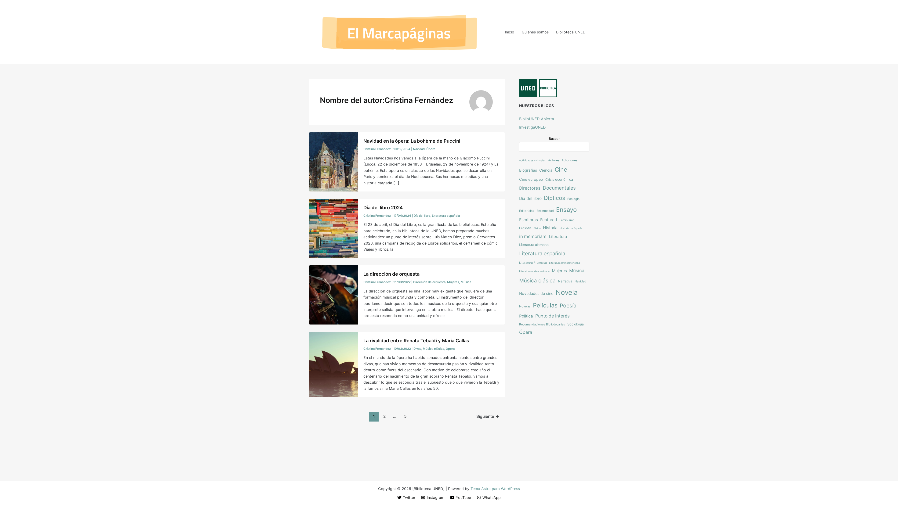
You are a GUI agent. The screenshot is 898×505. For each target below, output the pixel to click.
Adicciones (569, 160)
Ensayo (566, 209)
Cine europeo (531, 179)
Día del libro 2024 (383, 207)
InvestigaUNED (532, 127)
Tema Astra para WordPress (495, 488)
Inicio (509, 32)
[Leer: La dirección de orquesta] (333, 294)
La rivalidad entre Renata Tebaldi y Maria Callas (416, 340)
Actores (553, 160)
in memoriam (533, 236)
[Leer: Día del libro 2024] (333, 228)
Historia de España (571, 228)
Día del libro (422, 215)
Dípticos (554, 198)
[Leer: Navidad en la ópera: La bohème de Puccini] (333, 161)
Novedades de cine (536, 293)
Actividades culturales (532, 160)
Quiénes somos (535, 32)
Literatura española (446, 215)
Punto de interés (552, 316)
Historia (550, 227)
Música (466, 282)
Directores (529, 188)
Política (526, 316)
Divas (417, 348)
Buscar (554, 139)
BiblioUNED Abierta (536, 118)
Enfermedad (545, 211)
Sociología (575, 324)
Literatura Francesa (533, 262)
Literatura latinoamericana (564, 262)
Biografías (528, 170)
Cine (561, 169)
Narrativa (565, 281)
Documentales (559, 188)
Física (537, 228)
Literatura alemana (534, 245)
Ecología (573, 199)
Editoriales (526, 211)
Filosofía (525, 228)
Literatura (558, 236)
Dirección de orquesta (429, 282)
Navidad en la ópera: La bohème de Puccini (411, 141)
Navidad (419, 149)
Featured (548, 219)
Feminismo (567, 220)
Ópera (430, 149)
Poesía (568, 305)
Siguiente (487, 416)
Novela (567, 292)
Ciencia (545, 170)
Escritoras (528, 219)
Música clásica (433, 348)
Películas (545, 305)
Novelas (525, 306)
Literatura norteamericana (534, 271)
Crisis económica (559, 179)
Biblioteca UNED (571, 32)
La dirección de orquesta (391, 274)
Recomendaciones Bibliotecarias (542, 324)
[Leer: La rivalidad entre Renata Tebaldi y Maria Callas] (333, 364)
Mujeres (453, 282)
